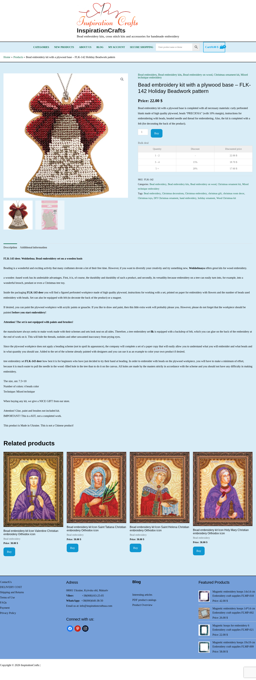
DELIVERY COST (11, 587)
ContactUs (6, 582)
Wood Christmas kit (226, 198)
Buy (156, 133)
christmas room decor (233, 193)
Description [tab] (10, 247)
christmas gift (215, 193)
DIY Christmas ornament (166, 198)
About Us (85, 47)
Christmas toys (145, 198)
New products (64, 47)
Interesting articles (142, 594)
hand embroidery (188, 198)
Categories (41, 47)
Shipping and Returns (12, 592)
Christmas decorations (173, 193)
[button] (122, 79)
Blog (99, 47)
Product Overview (142, 604)
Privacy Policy (8, 612)
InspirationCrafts (101, 30)
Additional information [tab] (33, 247)
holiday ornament (206, 198)
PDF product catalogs (144, 599)
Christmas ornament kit (226, 74)
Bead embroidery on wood (197, 74)
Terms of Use (7, 597)
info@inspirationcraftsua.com (96, 605)
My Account (116, 47)
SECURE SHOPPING (141, 47)
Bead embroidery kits (170, 74)
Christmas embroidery (196, 193)
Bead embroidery (147, 74)
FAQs (3, 602)
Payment (5, 607)
